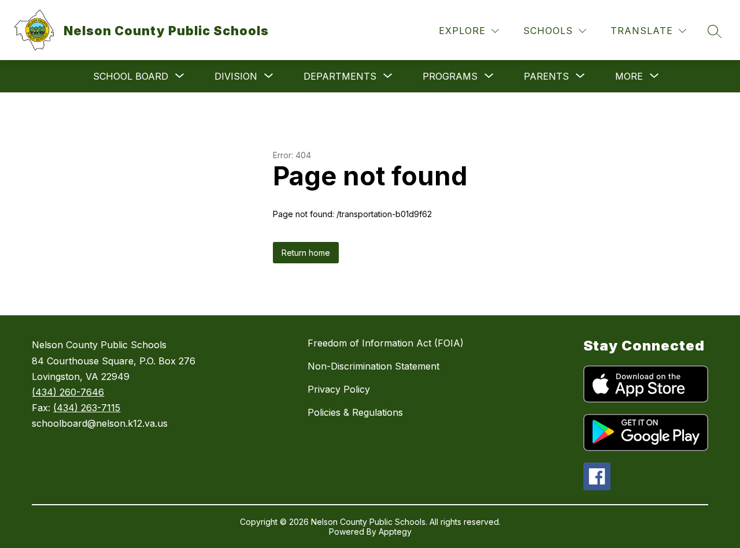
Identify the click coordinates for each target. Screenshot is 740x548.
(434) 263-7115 (86, 407)
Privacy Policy (339, 389)
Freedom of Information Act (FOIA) (386, 343)
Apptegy (395, 531)
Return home (306, 253)
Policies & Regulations (355, 412)
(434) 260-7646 (68, 392)
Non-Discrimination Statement (373, 366)
